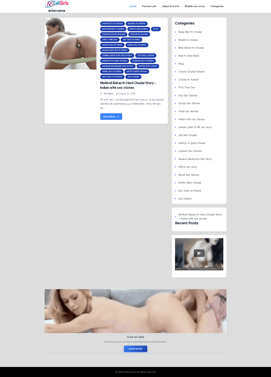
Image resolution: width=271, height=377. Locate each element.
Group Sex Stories (112, 45)
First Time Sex (109, 39)
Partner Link (149, 6)
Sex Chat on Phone (112, 77)
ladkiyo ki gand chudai (114, 61)
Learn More (136, 349)
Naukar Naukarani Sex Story (117, 66)
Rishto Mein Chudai (137, 71)
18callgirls (108, 93)
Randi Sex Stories (112, 71)
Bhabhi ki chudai (136, 23)
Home (133, 6)
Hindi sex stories (137, 45)
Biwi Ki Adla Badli (139, 29)
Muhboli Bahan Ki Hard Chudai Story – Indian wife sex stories (200, 216)
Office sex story (148, 66)
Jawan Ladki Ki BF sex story (117, 55)
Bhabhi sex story (195, 6)
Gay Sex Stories (131, 39)
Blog (156, 29)
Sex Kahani (133, 77)
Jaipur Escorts (170, 6)
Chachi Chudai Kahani (113, 34)
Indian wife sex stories (114, 50)
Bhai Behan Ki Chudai (113, 29)
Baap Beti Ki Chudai (112, 23)
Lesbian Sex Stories (143, 61)
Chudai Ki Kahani (139, 34)
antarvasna (56, 11)
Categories (217, 6)
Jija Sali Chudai (145, 55)
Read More (109, 116)
